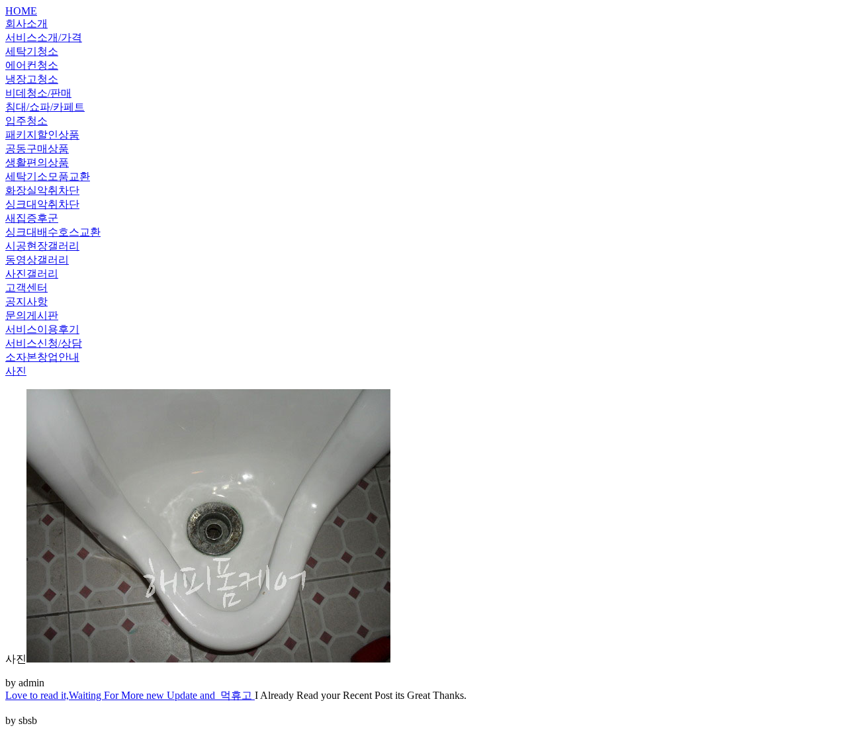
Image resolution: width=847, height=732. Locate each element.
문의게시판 (31, 315)
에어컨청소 (31, 65)
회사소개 (26, 23)
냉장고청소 (31, 79)
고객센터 (26, 287)
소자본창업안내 (42, 357)
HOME (21, 11)
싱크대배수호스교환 (53, 232)
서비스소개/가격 (43, 37)
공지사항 (26, 301)
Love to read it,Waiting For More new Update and (112, 695)
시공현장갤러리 (42, 246)
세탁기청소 (31, 51)
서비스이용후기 (42, 329)
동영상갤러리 (37, 259)
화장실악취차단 (42, 190)
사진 (15, 371)
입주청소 (26, 120)
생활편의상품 (37, 162)
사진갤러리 (31, 273)
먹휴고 (237, 695)
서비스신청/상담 (43, 343)
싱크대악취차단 (42, 204)
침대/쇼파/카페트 (45, 107)
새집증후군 (31, 218)
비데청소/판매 (38, 93)
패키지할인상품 (42, 134)
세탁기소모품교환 (47, 176)
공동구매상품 (37, 148)
